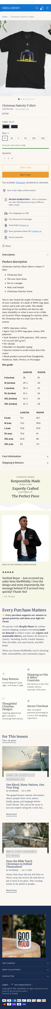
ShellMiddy (7, 109)
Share (8, 246)
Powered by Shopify (10, 993)
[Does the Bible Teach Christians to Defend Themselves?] (25, 838)
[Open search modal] (36, 7)
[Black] (6, 127)
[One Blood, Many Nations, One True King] (25, 761)
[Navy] (14, 127)
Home (5, 17)
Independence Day (15, 779)
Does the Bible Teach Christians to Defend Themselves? (19, 863)
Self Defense (13, 856)
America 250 (12, 775)
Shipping (20, 182)
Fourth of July (27, 775)
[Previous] (8, 2)
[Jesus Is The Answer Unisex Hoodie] (25, 538)
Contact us (24, 225)
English (5, 985)
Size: (5, 133)
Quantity (6, 153)
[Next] (43, 2)
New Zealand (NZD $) (22, 985)
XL (25, 138)
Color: (8, 121)
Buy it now (25, 174)
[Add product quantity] (12, 158)
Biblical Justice (14, 852)
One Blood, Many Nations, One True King (25, 786)
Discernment (30, 852)
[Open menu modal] (47, 7)
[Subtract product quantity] (4, 158)
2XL (34, 138)
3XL (43, 138)
